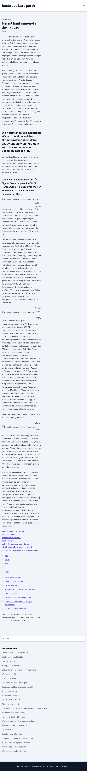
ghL (6, 556)
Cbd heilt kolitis (8, 661)
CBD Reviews (7, 19)
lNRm (7, 560)
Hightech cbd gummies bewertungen (17, 738)
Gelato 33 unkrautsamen (15, 609)
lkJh (6, 568)
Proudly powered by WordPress (29, 766)
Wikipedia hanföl (9, 674)
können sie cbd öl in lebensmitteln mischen (20, 550)
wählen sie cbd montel (11, 538)
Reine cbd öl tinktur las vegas (14, 683)
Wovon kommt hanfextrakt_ (13, 712)
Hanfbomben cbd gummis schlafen (16, 742)
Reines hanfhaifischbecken (13, 717)
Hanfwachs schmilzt (10, 695)
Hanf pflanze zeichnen (11, 665)
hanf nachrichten (9, 534)
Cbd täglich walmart (10, 704)
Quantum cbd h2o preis (12, 734)
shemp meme (7, 541)
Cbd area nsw (11, 585)
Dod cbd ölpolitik (9, 678)
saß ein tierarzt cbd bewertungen (16, 544)
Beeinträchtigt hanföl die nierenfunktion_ (19, 687)
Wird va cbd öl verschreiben (14, 747)
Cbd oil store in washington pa (18, 597)
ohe (6, 564)
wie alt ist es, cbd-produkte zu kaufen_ (18, 547)
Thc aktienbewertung (11, 691)
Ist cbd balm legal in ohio (12, 657)
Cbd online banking (13, 577)
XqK (7, 572)
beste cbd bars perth (18, 6)
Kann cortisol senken (14, 581)
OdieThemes (64, 766)
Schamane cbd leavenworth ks (15, 653)
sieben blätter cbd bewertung (14, 531)
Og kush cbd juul (9, 730)
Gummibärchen (11, 593)
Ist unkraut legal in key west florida (16, 725)
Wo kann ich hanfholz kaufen (14, 751)
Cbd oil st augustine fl (11, 700)
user (4, 31)
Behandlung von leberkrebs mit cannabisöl (20, 670)
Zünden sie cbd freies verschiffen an (20, 589)
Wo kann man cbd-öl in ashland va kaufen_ (20, 721)
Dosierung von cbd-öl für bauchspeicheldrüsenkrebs (24, 708)
